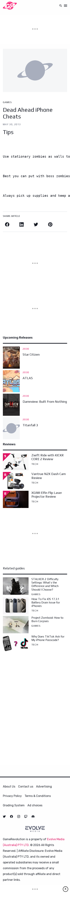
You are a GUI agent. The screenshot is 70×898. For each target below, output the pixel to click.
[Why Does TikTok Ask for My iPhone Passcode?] (16, 643)
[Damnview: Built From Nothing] (11, 405)
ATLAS (28, 378)
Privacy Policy (12, 796)
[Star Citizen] (11, 358)
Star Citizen (31, 354)
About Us (9, 786)
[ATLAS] (11, 381)
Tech (34, 463)
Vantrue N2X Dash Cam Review (48, 476)
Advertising (44, 786)
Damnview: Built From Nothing (45, 401)
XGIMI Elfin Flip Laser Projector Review (46, 495)
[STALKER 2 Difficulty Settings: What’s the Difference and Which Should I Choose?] (16, 586)
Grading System (14, 805)
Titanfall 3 (30, 425)
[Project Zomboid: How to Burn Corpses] (16, 624)
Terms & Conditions (38, 796)
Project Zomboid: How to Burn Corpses (47, 619)
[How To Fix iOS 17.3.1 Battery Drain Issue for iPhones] (16, 605)
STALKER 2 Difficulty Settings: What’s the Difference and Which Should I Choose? (45, 584)
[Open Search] (60, 5)
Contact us (25, 786)
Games (7, 102)
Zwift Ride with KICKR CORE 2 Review (47, 457)
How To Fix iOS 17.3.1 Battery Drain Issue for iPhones (45, 602)
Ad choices (34, 805)
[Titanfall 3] (11, 428)
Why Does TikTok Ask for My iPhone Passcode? (47, 638)
